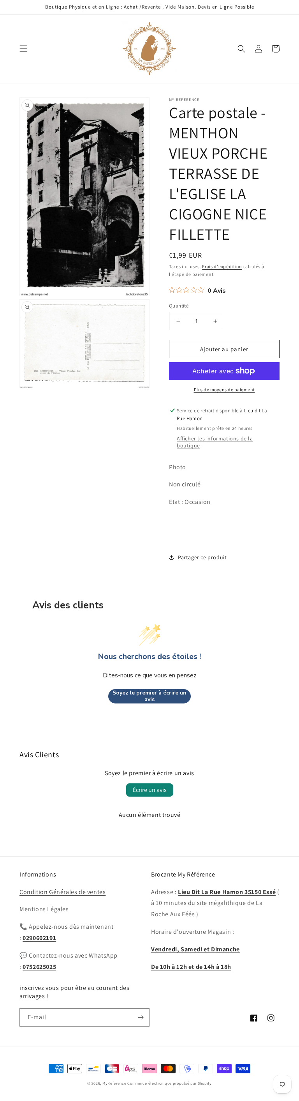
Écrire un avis (150, 790)
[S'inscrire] (140, 1017)
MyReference (114, 1083)
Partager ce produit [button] (202, 557)
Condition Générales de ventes (62, 892)
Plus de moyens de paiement (224, 389)
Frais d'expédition (222, 266)
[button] (23, 48)
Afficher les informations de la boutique (215, 442)
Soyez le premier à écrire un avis (149, 696)
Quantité (178, 305)
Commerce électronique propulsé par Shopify (169, 1083)
